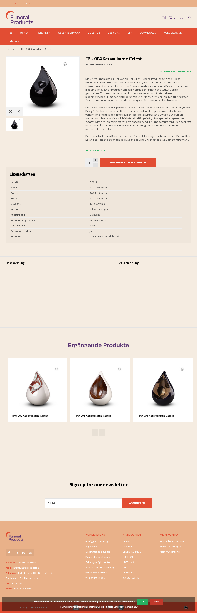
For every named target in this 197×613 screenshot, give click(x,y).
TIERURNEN (43, 32)
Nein (156, 601)
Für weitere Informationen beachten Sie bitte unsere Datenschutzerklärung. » (99, 607)
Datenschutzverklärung (97, 557)
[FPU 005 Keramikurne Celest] (161, 388)
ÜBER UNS (114, 32)
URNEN (24, 32)
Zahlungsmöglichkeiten (98, 562)
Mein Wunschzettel (170, 551)
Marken (14, 41)
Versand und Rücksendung (99, 567)
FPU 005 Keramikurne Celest (154, 415)
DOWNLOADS (148, 32)
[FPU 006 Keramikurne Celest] (98, 388)
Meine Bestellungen (170, 546)
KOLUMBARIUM (173, 32)
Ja (142, 601)
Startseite (11, 49)
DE (12, 3)
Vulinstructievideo (95, 577)
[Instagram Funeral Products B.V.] (16, 552)
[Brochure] (163, 17)
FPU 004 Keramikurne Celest (36, 49)
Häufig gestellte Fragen (97, 541)
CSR (130, 32)
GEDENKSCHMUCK (69, 32)
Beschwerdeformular (97, 572)
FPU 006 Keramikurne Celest (91, 415)
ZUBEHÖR (94, 32)
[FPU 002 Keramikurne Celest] (35, 388)
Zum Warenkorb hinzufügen (128, 162)
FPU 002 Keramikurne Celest (28, 415)
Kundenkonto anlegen (172, 541)
